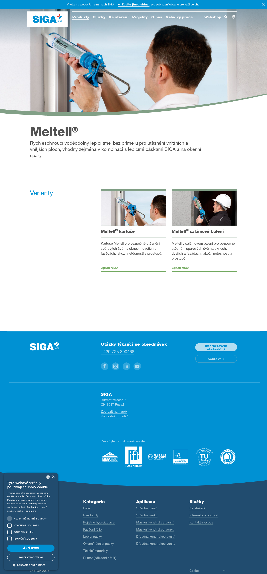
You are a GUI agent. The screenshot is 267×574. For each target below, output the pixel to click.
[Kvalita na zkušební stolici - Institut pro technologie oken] (133, 456)
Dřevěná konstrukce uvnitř (155, 536)
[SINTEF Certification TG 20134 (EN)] (228, 456)
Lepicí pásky (92, 536)
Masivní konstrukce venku (155, 529)
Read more (30, 510)
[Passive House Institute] (181, 456)
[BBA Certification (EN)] (110, 456)
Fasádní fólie (92, 529)
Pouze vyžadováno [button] (31, 557)
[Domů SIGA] (47, 19)
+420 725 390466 (117, 351)
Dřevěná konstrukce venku (155, 543)
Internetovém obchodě (216, 347)
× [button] (53, 476)
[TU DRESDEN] (157, 456)
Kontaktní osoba (201, 522)
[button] (104, 366)
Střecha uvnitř (146, 508)
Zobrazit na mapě (114, 411)
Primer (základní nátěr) (99, 558)
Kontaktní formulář (114, 416)
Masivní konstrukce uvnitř (155, 522)
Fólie (86, 508)
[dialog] (31, 521)
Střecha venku (146, 515)
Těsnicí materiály (95, 551)
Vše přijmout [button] (31, 547)
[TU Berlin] (204, 456)
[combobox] (48, 477)
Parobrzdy (90, 515)
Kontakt (214, 358)
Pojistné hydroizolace (99, 522)
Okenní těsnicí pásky (98, 543)
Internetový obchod (203, 515)
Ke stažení (197, 508)
